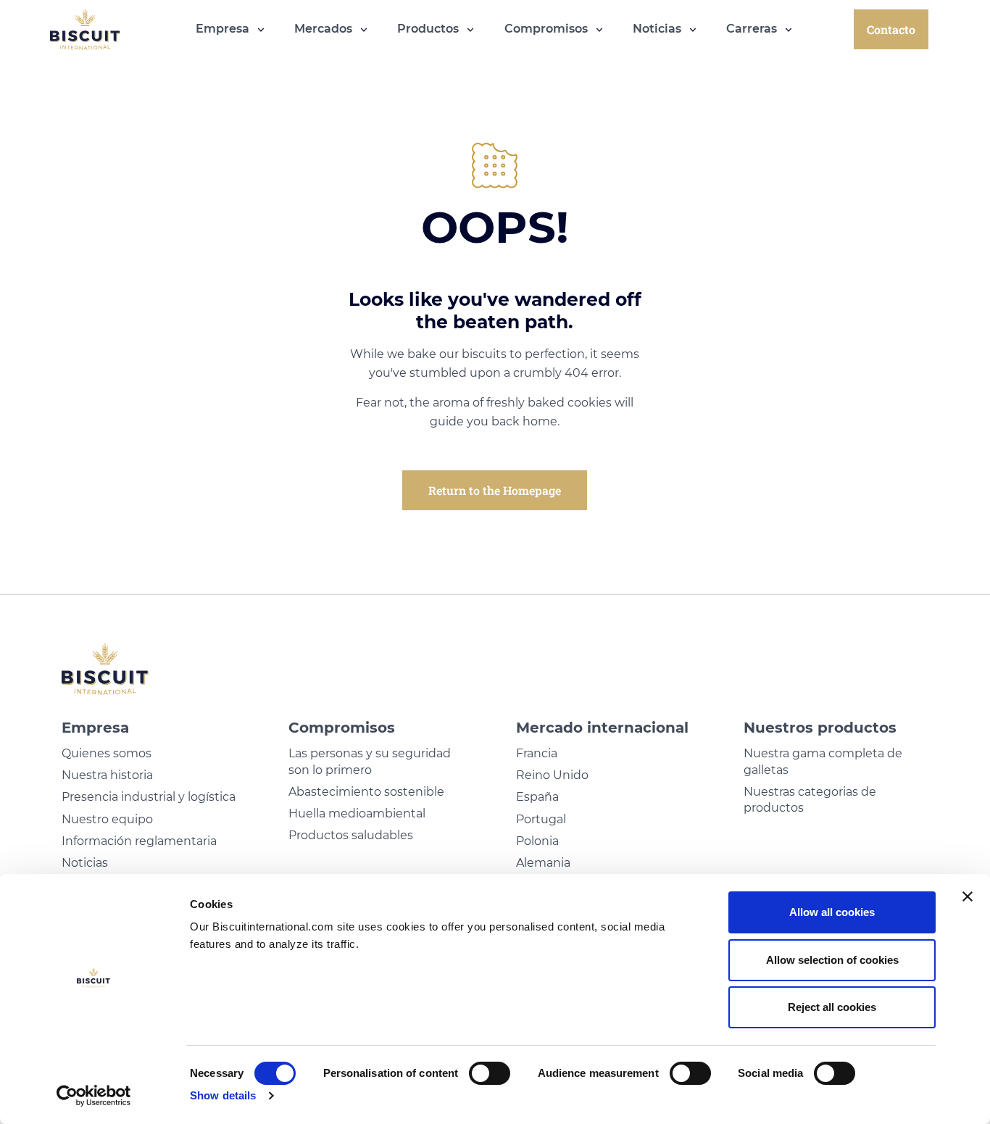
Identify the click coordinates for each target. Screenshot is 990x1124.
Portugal (541, 819)
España (537, 797)
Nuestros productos (820, 727)
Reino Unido (552, 775)
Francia (536, 753)
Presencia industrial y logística (149, 797)
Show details (223, 1095)
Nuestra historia (107, 775)
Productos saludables (350, 835)
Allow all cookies (832, 912)
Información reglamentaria (139, 841)
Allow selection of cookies (832, 960)
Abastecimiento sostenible (366, 792)
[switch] (489, 1073)
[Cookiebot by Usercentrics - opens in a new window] (93, 1096)
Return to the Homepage (494, 490)
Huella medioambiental (356, 813)
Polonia (537, 841)
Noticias (85, 863)
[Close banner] (967, 896)
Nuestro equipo (107, 819)
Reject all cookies (832, 1007)
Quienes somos (106, 753)
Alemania (543, 863)
